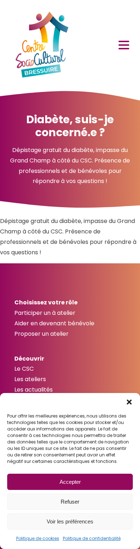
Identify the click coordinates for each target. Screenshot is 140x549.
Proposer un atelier (41, 334)
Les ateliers (30, 379)
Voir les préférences (70, 521)
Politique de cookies (37, 538)
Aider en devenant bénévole (54, 323)
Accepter (70, 482)
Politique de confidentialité (92, 538)
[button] (129, 402)
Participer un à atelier (44, 313)
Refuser (70, 502)
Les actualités (33, 389)
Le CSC (24, 369)
